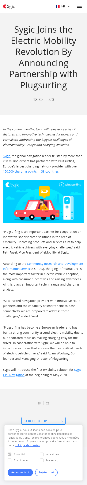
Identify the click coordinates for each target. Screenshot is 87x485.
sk (39, 403)
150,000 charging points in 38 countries (31, 171)
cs (47, 403)
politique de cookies (27, 445)
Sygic (6, 156)
